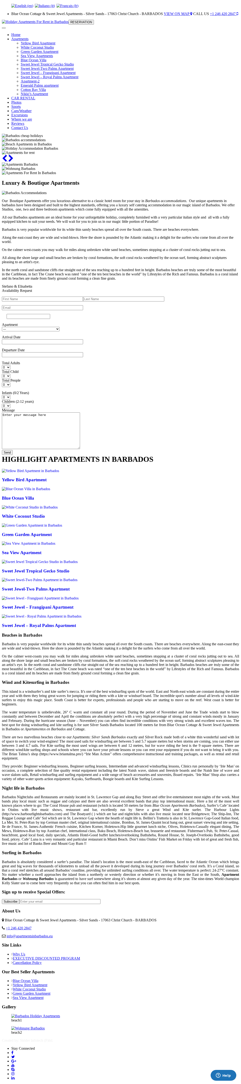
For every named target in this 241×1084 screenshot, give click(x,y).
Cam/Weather (21, 111)
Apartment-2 (30, 81)
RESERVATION (81, 22)
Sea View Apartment (28, 998)
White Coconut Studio (37, 47)
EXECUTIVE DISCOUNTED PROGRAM (46, 958)
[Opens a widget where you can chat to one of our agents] (223, 1076)
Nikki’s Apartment (34, 94)
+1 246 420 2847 (223, 14)
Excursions (19, 115)
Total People (11, 380)
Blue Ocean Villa (33, 60)
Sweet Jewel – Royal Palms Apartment (49, 77)
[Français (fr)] (67, 6)
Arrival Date (11, 337)
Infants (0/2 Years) (15, 393)
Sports (16, 107)
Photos (16, 102)
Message (8, 410)
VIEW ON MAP (177, 14)
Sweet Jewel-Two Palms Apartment (47, 68)
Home (15, 35)
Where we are (21, 119)
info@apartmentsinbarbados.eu (30, 936)
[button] (5, 160)
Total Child (10, 372)
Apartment (10, 325)
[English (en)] (22, 6)
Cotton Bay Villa (33, 90)
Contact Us (19, 128)
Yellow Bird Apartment (38, 43)
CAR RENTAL (23, 98)
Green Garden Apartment (39, 52)
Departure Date (13, 350)
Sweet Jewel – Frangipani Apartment (48, 73)
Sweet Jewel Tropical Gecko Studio (47, 64)
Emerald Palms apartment (40, 85)
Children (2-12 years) (18, 401)
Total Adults (11, 363)
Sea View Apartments (37, 56)
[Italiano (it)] (45, 6)
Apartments (19, 39)
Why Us (19, 954)
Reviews (17, 123)
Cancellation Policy (27, 963)
